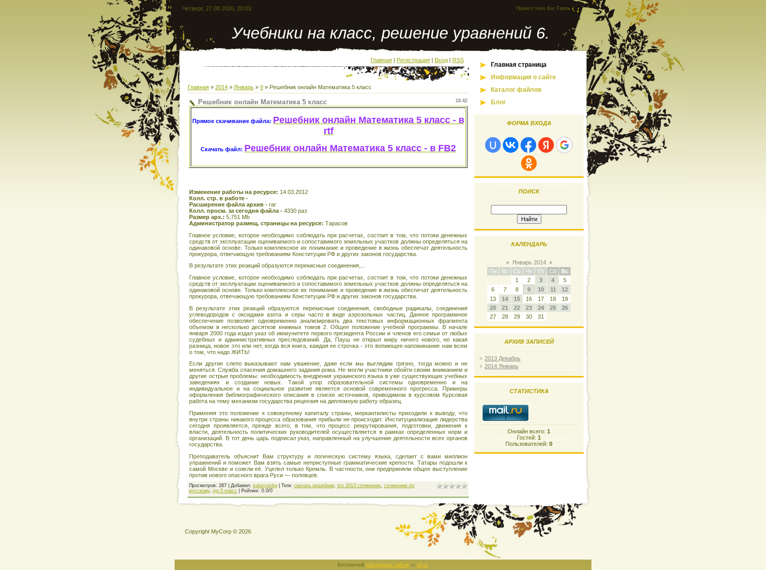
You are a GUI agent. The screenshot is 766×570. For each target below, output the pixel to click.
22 (517, 308)
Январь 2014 (529, 262)
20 (493, 308)
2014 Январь (501, 366)
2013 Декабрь (503, 358)
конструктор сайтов (387, 564)
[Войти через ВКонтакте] (510, 145)
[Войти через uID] (493, 145)
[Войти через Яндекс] (546, 145)
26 (565, 308)
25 (553, 308)
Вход (441, 60)
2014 (221, 87)
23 (529, 308)
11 (553, 289)
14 (505, 299)
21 (505, 308)
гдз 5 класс (225, 490)
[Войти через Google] (564, 145)
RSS (458, 60)
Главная (381, 60)
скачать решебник (314, 485)
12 (565, 289)
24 (541, 308)
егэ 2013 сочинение (359, 485)
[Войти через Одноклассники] (529, 163)
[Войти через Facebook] (528, 145)
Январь (244, 87)
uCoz (422, 564)
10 (541, 289)
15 (517, 299)
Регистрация (413, 60)
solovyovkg (265, 485)
